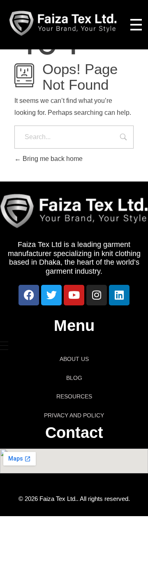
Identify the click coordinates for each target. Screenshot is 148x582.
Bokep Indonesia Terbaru (58, 534)
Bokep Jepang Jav (82, 524)
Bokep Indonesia (28, 524)
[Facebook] (28, 295)
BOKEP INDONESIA (46, 554)
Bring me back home (52, 158)
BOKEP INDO (99, 554)
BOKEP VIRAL (71, 544)
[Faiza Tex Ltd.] (63, 23)
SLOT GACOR (51, 564)
